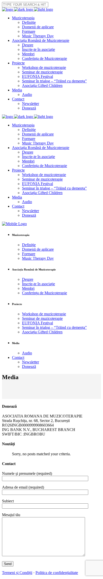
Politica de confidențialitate (57, 572)
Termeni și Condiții (17, 572)
